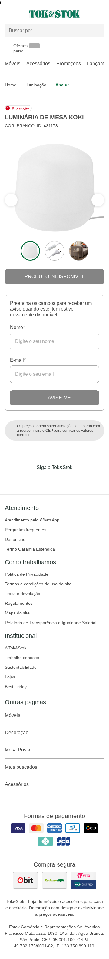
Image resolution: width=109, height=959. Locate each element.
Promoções (68, 63)
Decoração (16, 732)
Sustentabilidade (21, 667)
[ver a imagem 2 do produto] (54, 251)
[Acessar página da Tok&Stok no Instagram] (46, 480)
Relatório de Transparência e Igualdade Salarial (50, 622)
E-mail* (18, 360)
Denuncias (15, 539)
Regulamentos (19, 603)
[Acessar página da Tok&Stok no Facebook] (29, 480)
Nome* (17, 327)
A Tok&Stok (15, 647)
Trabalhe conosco (22, 657)
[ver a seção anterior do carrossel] (97, 200)
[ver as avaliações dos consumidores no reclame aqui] (54, 880)
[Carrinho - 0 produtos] (100, 14)
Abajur (62, 84)
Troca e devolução (22, 593)
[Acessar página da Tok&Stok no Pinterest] (63, 480)
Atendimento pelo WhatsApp (32, 520)
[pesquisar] (97, 30)
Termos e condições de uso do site (38, 583)
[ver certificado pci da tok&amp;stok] (83, 880)
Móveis (12, 63)
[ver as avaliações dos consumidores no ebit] (25, 880)
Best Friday (16, 686)
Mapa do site (17, 613)
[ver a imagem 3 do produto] (78, 251)
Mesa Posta (17, 749)
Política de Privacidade (26, 574)
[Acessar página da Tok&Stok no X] (80, 480)
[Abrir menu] (18, 14)
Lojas (10, 676)
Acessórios (38, 63)
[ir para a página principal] (54, 14)
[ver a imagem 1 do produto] (30, 251)
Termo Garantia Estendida (30, 549)
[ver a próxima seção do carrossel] (11, 200)
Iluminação (35, 84)
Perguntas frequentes (25, 529)
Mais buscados (21, 767)
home (10, 84)
